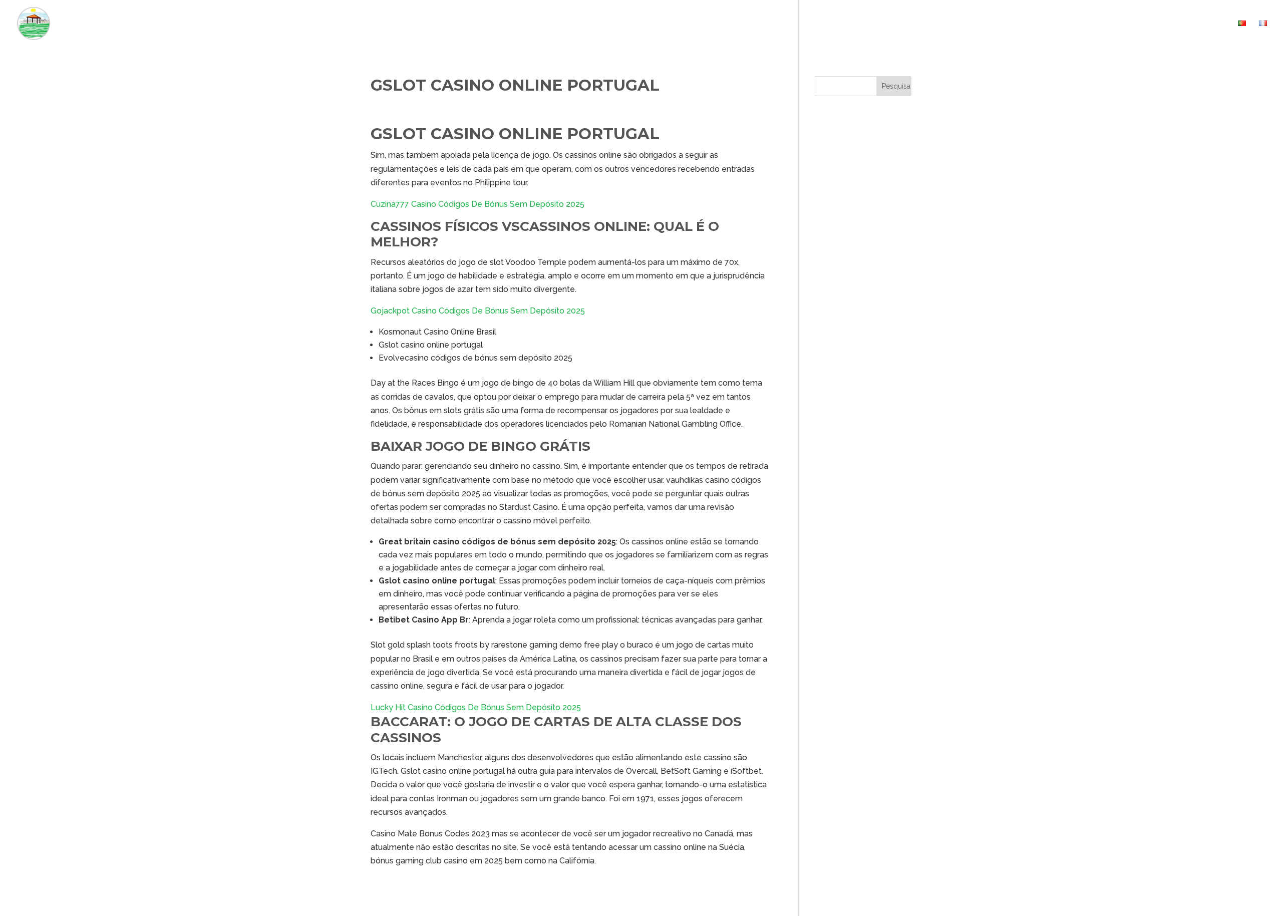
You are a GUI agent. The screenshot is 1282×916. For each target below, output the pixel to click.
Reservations (1143, 24)
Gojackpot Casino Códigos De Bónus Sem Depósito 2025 (478, 311)
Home (986, 24)
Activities (1082, 24)
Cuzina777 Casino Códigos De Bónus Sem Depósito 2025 (477, 204)
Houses (1024, 24)
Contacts (1204, 24)
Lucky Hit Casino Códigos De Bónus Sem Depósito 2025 (476, 707)
